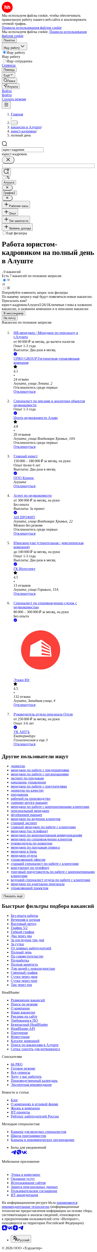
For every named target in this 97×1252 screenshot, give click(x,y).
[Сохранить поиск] (6, 172)
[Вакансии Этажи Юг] (53, 650)
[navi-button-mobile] (6, 105)
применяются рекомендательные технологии (39, 1205)
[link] (9, 80)
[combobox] (23, 149)
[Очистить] (8, 160)
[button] (7, 91)
